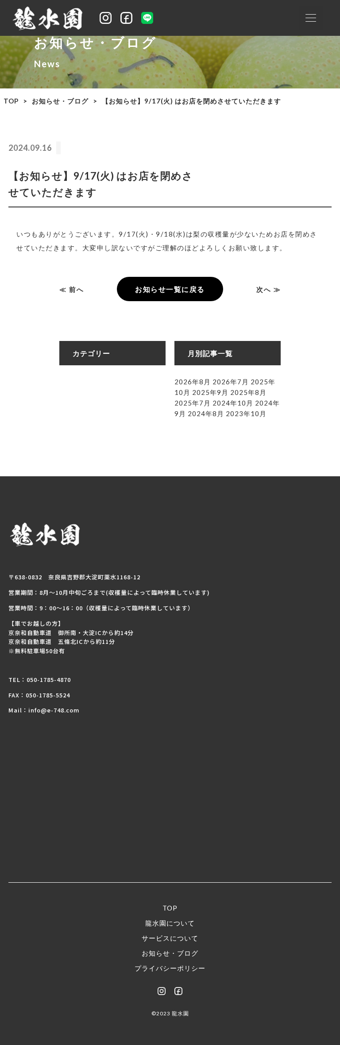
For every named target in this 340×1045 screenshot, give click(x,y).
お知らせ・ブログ (60, 101)
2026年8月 (192, 382)
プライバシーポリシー (170, 968)
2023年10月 (246, 413)
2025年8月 (248, 392)
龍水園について (170, 923)
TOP (11, 101)
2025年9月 (210, 392)
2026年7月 (230, 382)
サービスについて (170, 938)
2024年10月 (232, 403)
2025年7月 (192, 403)
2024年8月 (206, 413)
